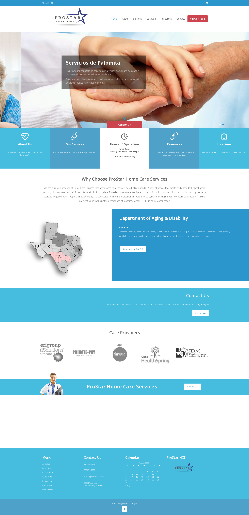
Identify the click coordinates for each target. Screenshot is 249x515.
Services (137, 18)
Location (151, 18)
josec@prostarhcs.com (94, 476)
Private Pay (47, 485)
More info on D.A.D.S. (133, 249)
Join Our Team (197, 18)
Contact (181, 18)
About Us (46, 464)
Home (114, 18)
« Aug (127, 485)
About (125, 18)
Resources (166, 18)
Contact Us (124, 124)
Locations (46, 468)
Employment (47, 489)
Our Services (48, 472)
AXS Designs (131, 503)
